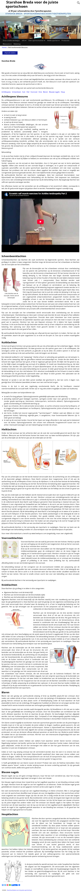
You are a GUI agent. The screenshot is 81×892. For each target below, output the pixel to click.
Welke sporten (52, 40)
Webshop (17, 44)
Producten (65, 40)
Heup (63, 92)
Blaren (45, 92)
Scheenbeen (16, 92)
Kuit (23, 92)
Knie (40, 92)
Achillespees (6, 92)
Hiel (27, 92)
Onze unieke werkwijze (11, 40)
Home (4, 47)
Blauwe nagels (54, 92)
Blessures (6, 44)
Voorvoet (34, 92)
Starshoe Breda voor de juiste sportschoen (19, 890)
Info (23, 40)
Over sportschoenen (36, 40)
